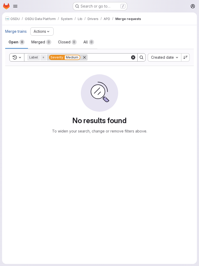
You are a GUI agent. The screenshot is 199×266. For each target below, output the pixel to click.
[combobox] (164, 57)
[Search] (141, 57)
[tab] (16, 42)
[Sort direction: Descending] (185, 57)
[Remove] (84, 57)
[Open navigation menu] (15, 6)
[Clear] (133, 57)
